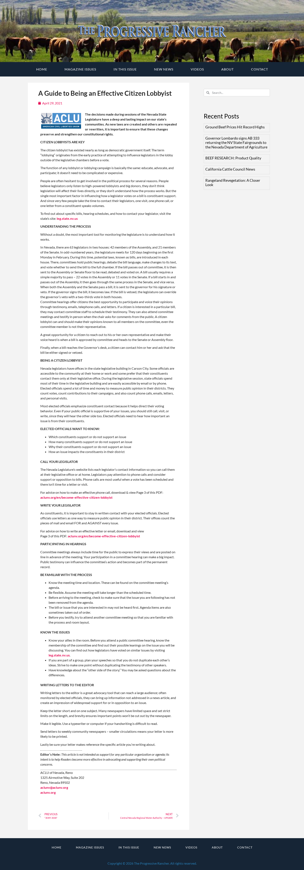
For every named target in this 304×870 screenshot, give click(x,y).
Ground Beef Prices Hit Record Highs (235, 127)
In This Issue (125, 69)
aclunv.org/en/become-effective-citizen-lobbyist (76, 497)
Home (41, 69)
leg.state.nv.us (67, 218)
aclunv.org (48, 792)
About (227, 69)
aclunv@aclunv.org (54, 787)
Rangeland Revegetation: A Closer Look (232, 182)
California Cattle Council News (230, 169)
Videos (197, 69)
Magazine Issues (80, 69)
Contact (259, 69)
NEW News (163, 69)
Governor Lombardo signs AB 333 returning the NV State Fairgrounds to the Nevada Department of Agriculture (236, 142)
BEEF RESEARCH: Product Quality (233, 158)
